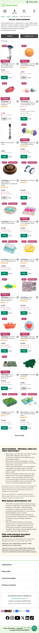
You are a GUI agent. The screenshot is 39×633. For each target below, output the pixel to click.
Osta (4, 77)
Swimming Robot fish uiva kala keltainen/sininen (8, 299)
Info (24, 77)
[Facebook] (7, 617)
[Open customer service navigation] (34, 628)
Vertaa (10, 77)
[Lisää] (18, 64)
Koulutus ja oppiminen (9, 585)
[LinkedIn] (27, 617)
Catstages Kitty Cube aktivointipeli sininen (27, 414)
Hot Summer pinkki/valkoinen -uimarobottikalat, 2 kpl (27, 103)
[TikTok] (32, 617)
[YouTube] (17, 617)
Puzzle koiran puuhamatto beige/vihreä (7, 376)
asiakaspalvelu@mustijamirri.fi (19, 598)
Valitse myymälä (33, 1)
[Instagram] (12, 617)
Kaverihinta (5, 72)
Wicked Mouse (27, 180)
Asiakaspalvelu (7, 565)
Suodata (9, 36)
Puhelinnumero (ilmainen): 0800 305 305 (19, 601)
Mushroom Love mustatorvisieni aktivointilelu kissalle (8, 65)
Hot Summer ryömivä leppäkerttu (6, 103)
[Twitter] (22, 617)
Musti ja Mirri (6, 571)
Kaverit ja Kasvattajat (9, 578)
